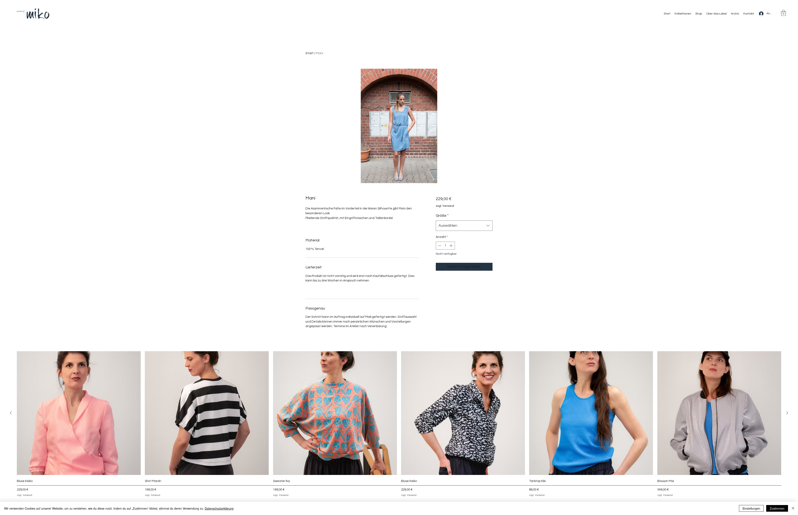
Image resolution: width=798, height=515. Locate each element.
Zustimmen (777, 508)
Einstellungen (751, 508)
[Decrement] (439, 246)
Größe (442, 216)
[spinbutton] (445, 246)
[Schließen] (793, 508)
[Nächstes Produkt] (787, 412)
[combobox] (464, 225)
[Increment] (451, 246)
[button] (783, 13)
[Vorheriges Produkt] (10, 412)
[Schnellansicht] (79, 413)
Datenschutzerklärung (219, 508)
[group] (399, 425)
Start (309, 53)
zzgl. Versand (445, 205)
